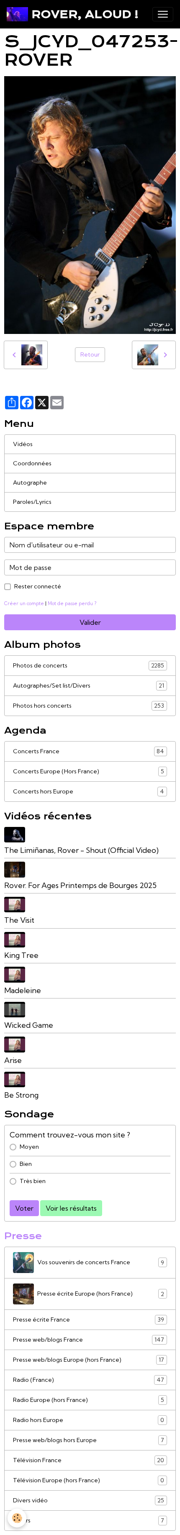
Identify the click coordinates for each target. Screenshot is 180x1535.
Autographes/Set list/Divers (88, 686)
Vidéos (23, 444)
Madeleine (22, 990)
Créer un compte (24, 603)
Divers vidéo (88, 1500)
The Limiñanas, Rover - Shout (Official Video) (81, 850)
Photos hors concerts (88, 706)
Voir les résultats (71, 1208)
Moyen (29, 1146)
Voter (24, 1208)
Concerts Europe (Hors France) (88, 771)
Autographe (30, 482)
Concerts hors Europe (88, 792)
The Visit (19, 920)
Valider (90, 622)
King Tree (21, 955)
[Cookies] (17, 1518)
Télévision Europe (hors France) (88, 1480)
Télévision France (88, 1460)
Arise (13, 1060)
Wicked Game (28, 1025)
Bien (26, 1164)
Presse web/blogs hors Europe (88, 1440)
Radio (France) (88, 1380)
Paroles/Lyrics (32, 502)
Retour (90, 354)
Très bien (33, 1181)
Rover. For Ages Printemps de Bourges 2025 (80, 885)
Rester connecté (37, 586)
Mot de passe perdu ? (72, 603)
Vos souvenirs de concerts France (100, 1262)
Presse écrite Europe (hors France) (100, 1294)
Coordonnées (32, 463)
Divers (88, 1521)
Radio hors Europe (88, 1420)
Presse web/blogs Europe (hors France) (88, 1360)
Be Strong (21, 1095)
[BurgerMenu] (162, 14)
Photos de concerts (88, 666)
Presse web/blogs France (88, 1340)
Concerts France (88, 751)
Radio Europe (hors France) (88, 1400)
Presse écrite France (88, 1320)
